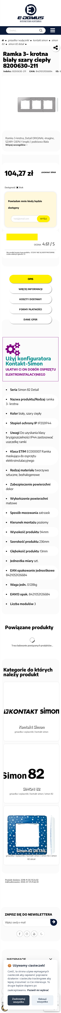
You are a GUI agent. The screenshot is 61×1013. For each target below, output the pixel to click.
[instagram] (27, 934)
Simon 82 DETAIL (16, 44)
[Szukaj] (41, 30)
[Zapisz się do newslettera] (53, 922)
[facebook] (20, 934)
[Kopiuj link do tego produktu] (55, 47)
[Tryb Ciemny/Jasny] (41, 934)
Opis (30, 279)
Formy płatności (30, 309)
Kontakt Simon (40, 40)
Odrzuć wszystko (42, 1000)
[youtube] (34, 934)
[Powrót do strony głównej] (3, 40)
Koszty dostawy (30, 299)
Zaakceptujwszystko (18, 1000)
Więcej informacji (30, 289)
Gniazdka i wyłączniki (18, 40)
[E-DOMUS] (31, 13)
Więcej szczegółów (15, 144)
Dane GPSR (30, 319)
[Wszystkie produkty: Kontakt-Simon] (48, 172)
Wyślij (43, 218)
